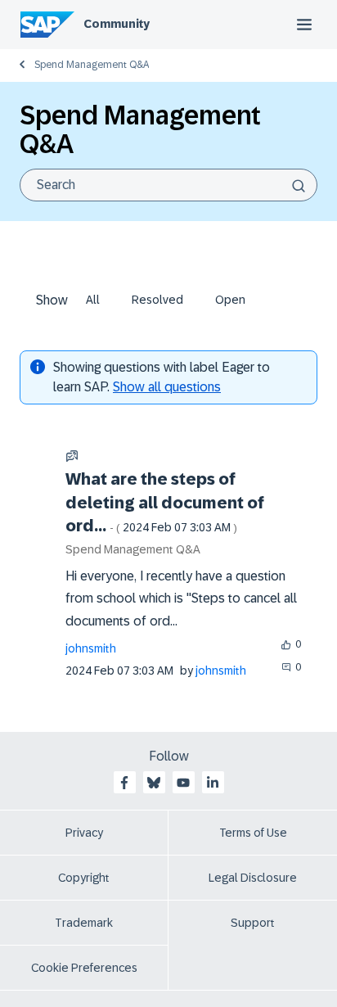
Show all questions (167, 387)
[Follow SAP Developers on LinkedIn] (212, 782)
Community (116, 23)
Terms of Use (253, 832)
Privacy (84, 832)
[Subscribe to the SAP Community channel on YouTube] (183, 782)
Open (230, 299)
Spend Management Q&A (91, 64)
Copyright (84, 877)
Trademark (84, 922)
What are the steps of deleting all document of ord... (164, 502)
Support (253, 922)
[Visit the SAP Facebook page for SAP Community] (124, 782)
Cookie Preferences (84, 967)
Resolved (157, 299)
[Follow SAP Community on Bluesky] (153, 782)
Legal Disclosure (253, 877)
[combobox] (168, 185)
